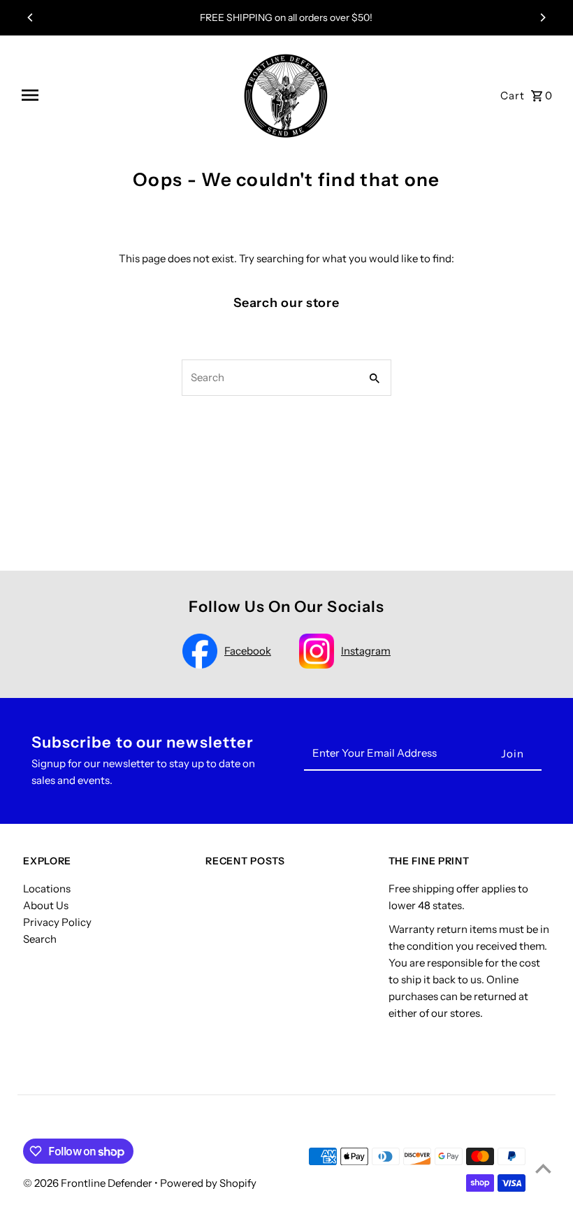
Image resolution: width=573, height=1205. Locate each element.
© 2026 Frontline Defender (88, 1183)
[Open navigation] (123, 95)
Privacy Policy (57, 922)
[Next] (542, 17)
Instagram (366, 650)
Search (40, 939)
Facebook (247, 650)
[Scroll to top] (543, 1168)
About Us (45, 905)
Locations (47, 888)
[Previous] (30, 17)
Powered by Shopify (208, 1183)
